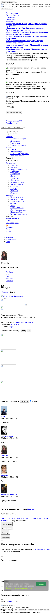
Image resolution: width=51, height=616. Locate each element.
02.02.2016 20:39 (7, 477)
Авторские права (34, 612)
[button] (12, 13)
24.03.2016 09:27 (7, 497)
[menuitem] (20, 121)
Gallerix (11, 601)
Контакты (25, 608)
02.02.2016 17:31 (7, 458)
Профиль (9, 272)
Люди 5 (4, 518)
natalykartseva (7, 436)
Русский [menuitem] (9, 121)
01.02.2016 (15, 324)
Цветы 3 (29, 518)
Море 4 (12, 518)
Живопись (5, 292)
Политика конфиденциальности (14, 612)
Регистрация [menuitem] (15, 123)
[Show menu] (16, 2)
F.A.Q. (11, 608)
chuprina (4, 475)
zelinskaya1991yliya (9, 494)
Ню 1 (36, 518)
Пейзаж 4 (20, 518)
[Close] (2, 540)
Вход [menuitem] (8, 123)
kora (3, 417)
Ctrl (23, 331)
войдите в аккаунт (42, 549)
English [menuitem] (16, 121)
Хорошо (41, 584)
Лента (8, 274)
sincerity (4, 455)
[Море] (12, 296)
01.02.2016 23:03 (7, 419)
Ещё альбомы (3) (19, 521)
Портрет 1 (7, 521)
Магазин (9, 281)
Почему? (31, 509)
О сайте (17, 608)
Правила (21, 610)
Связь (8, 276)
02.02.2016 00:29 (7, 438)
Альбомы (9, 278)
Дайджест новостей (14, 112)
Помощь (4, 608)
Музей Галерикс (12, 132)
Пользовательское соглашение (37, 610)
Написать (24, 401)
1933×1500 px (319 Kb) (24, 322)
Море (11, 327)
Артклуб (12, 159)
